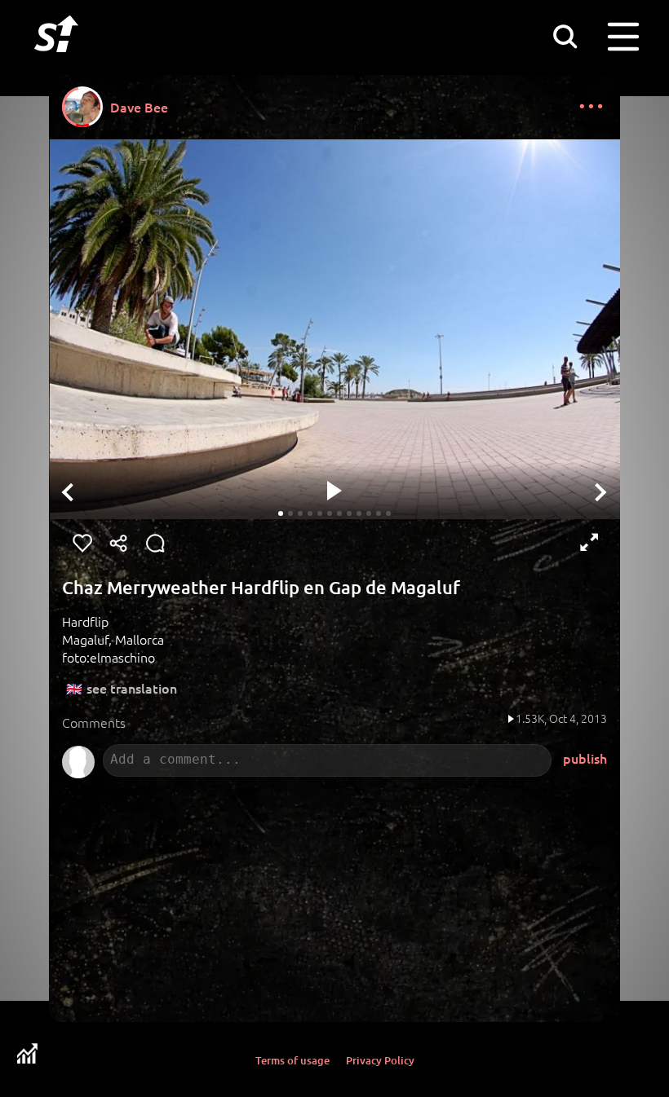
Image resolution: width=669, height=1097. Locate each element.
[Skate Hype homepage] (56, 61)
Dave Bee (139, 107)
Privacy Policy (380, 1060)
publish (585, 758)
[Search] (564, 36)
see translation (131, 688)
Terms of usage (292, 1060)
